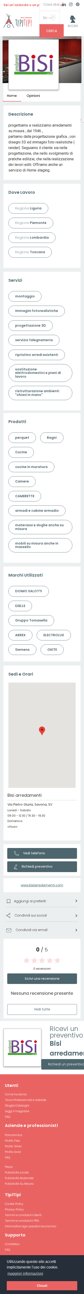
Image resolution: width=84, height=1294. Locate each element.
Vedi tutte (42, 1009)
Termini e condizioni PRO (22, 1221)
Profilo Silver (13, 1146)
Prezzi (9, 1167)
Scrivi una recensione (42, 978)
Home (12, 95)
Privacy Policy (14, 1209)
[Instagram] (71, 5)
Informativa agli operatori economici (30, 1226)
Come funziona (16, 1094)
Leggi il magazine (17, 1111)
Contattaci (12, 1244)
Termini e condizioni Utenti (23, 1215)
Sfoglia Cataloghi (17, 1106)
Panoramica (13, 1135)
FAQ (7, 1117)
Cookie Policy (14, 1204)
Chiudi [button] (42, 1285)
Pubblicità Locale (17, 1172)
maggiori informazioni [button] (25, 1274)
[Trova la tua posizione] (53, 17)
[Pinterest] (77, 5)
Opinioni (33, 95)
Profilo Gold (13, 1152)
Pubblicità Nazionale (19, 1178)
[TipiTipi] (18, 20)
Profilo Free (12, 1141)
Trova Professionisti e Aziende (25, 1100)
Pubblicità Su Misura (19, 1184)
